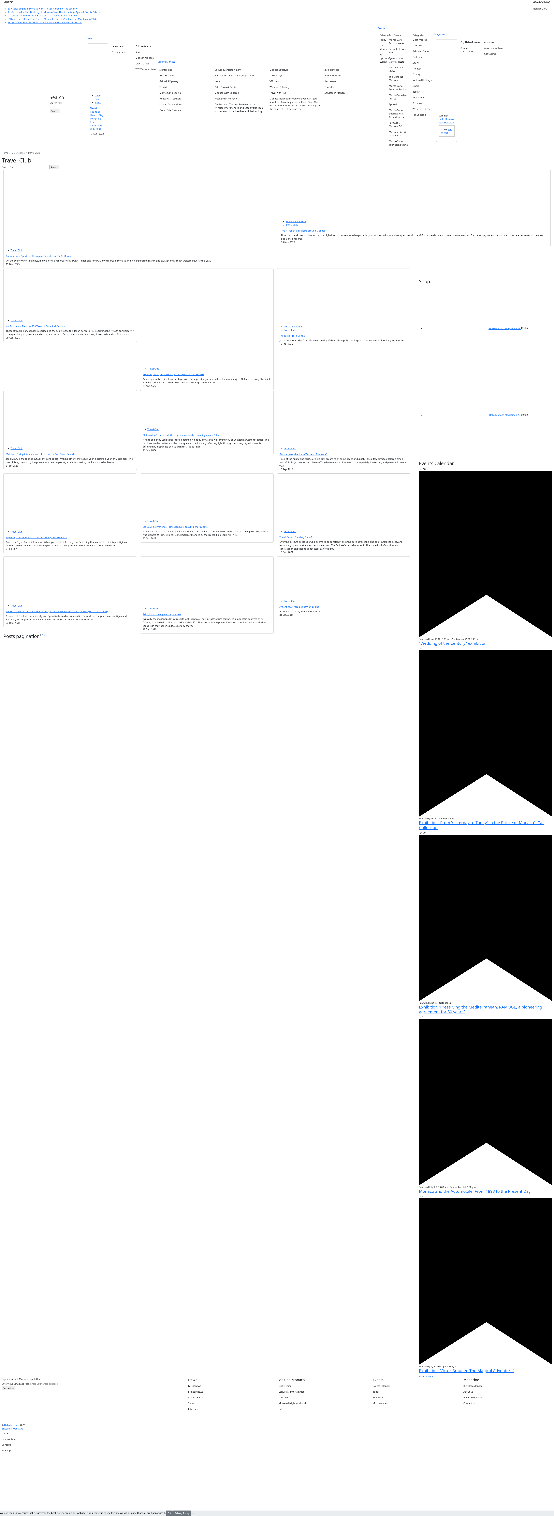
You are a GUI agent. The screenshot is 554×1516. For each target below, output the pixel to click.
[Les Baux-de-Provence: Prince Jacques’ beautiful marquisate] (206, 495)
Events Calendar (381, 1386)
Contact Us (469, 1403)
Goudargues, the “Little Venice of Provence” (303, 454)
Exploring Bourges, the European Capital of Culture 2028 (173, 374)
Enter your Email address (15, 1383)
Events (381, 28)
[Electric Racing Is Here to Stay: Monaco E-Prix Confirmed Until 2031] (98, 67)
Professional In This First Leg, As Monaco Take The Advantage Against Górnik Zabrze (54, 12)
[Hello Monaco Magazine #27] (446, 75)
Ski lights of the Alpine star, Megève (162, 614)
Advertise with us (472, 1397)
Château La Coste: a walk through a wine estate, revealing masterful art (182, 435)
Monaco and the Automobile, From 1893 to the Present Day (475, 1191)
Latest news (194, 1386)
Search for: (56, 103)
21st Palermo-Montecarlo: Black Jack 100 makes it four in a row (42, 15)
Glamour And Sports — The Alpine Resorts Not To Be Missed (39, 256)
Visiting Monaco (166, 61)
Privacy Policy (182, 1513)
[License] (24, 1428)
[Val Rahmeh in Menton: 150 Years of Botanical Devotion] (70, 292)
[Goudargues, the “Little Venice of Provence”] (343, 417)
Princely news (195, 1391)
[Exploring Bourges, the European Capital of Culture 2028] (206, 316)
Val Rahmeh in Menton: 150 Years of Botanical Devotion (36, 326)
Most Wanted (380, 1403)
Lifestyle (283, 1397)
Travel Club (17, 250)
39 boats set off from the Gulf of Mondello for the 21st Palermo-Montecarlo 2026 (52, 19)
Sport (98, 102)
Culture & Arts (196, 1397)
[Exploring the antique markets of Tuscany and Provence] (70, 500)
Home (5, 1433)
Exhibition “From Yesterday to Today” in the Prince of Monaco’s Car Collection (481, 825)
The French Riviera (296, 221)
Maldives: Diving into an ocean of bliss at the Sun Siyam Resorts (40, 454)
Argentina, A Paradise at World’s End (299, 606)
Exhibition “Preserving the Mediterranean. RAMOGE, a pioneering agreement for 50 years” (480, 1009)
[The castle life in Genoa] (343, 295)
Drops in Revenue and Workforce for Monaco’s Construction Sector (45, 22)
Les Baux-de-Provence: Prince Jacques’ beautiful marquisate (175, 526)
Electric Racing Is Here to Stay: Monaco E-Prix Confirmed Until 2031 (97, 119)
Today (376, 1391)
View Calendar (427, 1376)
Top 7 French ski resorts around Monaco (303, 230)
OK (169, 1513)
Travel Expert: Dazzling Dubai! (295, 537)
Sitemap (6, 1450)
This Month (379, 1397)
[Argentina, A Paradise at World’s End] (343, 576)
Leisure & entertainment (292, 1391)
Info (281, 1409)
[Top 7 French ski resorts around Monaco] (414, 193)
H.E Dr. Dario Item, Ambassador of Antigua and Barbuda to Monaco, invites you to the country (57, 611)
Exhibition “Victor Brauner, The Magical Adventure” (466, 1370)
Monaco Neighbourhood (292, 1403)
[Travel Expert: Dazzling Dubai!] (343, 500)
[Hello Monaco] (62, 79)
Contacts (6, 1444)
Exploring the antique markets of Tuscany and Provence (36, 537)
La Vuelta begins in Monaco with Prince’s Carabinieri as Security (42, 8)
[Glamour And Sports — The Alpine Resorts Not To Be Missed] (139, 207)
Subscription (9, 1439)
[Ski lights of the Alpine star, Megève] (206, 580)
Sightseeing (285, 1386)
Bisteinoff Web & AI (12, 1428)
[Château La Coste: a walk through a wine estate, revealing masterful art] (206, 407)
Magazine (439, 34)
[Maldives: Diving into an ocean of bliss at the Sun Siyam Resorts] (70, 417)
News (89, 38)
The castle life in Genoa (292, 335)
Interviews (194, 1409)
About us (468, 1391)
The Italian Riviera (293, 326)
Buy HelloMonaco (473, 1386)
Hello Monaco (11, 1425)
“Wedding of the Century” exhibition (453, 643)
